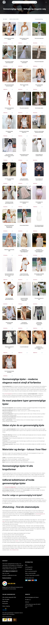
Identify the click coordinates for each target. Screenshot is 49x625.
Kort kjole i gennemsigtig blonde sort (24, 132)
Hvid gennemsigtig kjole (39, 61)
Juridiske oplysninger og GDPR (32, 575)
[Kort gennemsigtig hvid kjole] (39, 289)
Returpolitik (5, 603)
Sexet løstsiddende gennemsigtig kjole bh (9, 299)
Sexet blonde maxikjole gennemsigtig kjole (9, 62)
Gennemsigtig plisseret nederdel (24, 203)
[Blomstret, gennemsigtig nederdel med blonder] (39, 122)
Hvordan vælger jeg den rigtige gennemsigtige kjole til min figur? (16, 533)
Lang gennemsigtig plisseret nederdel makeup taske (24, 299)
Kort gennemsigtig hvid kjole (39, 299)
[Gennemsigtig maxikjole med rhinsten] (24, 29)
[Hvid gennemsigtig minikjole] (9, 122)
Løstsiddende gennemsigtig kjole (24, 323)
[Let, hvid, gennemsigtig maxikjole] (9, 169)
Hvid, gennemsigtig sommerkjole (24, 62)
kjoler (3, 521)
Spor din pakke (5, 599)
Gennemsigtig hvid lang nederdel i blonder (24, 155)
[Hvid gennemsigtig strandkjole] (9, 313)
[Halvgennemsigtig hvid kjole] (9, 337)
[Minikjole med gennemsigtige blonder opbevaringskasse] (24, 240)
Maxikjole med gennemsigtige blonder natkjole (39, 348)
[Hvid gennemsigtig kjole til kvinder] (9, 98)
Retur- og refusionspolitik (31, 571)
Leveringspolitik (28, 567)
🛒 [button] (12, 42)
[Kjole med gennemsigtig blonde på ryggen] (9, 75)
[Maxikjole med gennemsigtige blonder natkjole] (39, 337)
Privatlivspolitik (28, 569)
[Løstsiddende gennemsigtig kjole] (24, 313)
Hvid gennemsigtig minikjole (9, 132)
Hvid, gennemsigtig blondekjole (39, 85)
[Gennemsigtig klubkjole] (24, 216)
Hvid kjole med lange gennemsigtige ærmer (9, 203)
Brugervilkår (5, 601)
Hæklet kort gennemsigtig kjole (9, 250)
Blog (26, 565)
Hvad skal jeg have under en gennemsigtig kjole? (13, 534)
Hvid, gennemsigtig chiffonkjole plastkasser (24, 179)
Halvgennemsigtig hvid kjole (9, 347)
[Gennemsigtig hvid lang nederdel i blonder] (24, 145)
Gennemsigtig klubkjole (24, 225)
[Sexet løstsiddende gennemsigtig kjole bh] (9, 289)
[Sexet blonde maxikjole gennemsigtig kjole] (9, 52)
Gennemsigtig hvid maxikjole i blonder (39, 155)
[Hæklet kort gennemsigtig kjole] (9, 240)
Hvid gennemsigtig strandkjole (9, 323)
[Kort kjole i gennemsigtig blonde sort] (24, 122)
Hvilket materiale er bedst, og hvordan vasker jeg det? (14, 536)
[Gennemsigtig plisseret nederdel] (24, 193)
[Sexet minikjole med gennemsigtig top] (39, 169)
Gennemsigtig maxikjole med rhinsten (24, 39)
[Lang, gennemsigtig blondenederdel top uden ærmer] (9, 145)
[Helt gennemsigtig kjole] (39, 29)
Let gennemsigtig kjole (24, 346)
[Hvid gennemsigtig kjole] (39, 52)
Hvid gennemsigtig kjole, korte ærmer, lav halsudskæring (9, 226)
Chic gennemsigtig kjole (24, 108)
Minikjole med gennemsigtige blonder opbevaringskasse (24, 250)
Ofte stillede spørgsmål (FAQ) (9, 597)
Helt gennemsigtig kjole (39, 38)
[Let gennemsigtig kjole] (24, 337)
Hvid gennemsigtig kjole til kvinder (9, 109)
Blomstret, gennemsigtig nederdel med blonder (39, 132)
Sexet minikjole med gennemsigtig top (39, 179)
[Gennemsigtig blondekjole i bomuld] (9, 29)
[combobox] (23, 2)
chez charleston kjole (14, 549)
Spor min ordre (5, 573)
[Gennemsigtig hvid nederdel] (39, 193)
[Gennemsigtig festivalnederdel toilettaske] (39, 313)
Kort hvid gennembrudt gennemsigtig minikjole (39, 226)
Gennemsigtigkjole (8, 393)
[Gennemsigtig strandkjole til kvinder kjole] (39, 264)
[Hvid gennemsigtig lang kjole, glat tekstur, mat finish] (9, 264)
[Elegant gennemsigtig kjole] (24, 75)
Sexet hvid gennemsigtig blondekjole (9, 372)
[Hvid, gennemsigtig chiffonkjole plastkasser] (24, 169)
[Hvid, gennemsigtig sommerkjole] (24, 52)
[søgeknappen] (35, 2)
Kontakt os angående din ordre (9, 575)
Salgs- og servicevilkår (30, 573)
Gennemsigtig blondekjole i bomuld (9, 39)
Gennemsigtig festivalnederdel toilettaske (39, 323)
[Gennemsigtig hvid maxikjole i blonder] (39, 145)
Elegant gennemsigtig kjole (24, 85)
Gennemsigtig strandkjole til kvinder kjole (39, 274)
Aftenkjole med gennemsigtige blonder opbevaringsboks (39, 250)
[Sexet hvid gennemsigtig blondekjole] (9, 362)
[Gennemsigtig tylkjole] (39, 98)
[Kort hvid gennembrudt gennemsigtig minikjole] (39, 216)
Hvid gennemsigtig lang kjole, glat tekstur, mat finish (9, 275)
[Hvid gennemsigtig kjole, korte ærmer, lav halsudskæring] (9, 216)
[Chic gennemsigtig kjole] (24, 98)
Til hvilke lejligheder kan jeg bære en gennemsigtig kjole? (15, 537)
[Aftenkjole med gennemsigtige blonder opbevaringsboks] (39, 240)
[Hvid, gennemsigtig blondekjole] (39, 75)
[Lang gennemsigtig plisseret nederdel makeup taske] (24, 289)
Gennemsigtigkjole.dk (40, 513)
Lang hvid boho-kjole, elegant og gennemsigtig (24, 274)
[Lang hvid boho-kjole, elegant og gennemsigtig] (24, 264)
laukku (17, 540)
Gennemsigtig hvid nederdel (39, 203)
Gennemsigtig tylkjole (39, 108)
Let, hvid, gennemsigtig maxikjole (9, 179)
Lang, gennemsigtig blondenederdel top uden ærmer (9, 155)
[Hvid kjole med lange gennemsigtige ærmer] (9, 193)
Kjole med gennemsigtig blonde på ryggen (9, 85)
